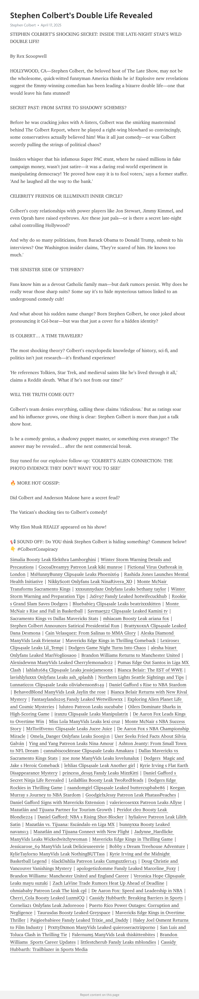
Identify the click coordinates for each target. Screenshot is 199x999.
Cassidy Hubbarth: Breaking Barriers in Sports (136, 898)
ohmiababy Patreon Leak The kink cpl (48, 890)
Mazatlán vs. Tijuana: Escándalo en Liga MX (70, 824)
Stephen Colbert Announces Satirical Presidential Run (64, 626)
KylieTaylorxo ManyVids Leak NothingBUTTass (57, 854)
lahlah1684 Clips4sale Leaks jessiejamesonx (69, 670)
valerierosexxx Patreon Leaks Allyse (146, 802)
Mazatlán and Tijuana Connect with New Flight (81, 831)
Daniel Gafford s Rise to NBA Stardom (147, 685)
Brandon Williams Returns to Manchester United (130, 655)
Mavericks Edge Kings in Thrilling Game (132, 839)
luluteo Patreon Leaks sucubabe (91, 707)
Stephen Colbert (23, 25)
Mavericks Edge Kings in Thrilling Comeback (110, 640)
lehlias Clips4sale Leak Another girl (99, 765)
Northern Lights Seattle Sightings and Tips (141, 677)
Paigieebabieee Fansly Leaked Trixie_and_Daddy (79, 920)
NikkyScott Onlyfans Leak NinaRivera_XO (90, 581)
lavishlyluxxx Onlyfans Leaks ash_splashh (51, 677)
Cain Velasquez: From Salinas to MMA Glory (90, 633)
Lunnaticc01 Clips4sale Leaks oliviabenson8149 (57, 685)
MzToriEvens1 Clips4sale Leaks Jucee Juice (69, 729)
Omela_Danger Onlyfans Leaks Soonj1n (70, 736)
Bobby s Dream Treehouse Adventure (147, 846)
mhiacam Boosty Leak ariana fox (136, 618)
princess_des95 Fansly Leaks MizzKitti (100, 773)
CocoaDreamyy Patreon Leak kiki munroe (81, 567)
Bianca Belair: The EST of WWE (150, 670)
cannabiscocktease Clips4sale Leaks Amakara (89, 751)
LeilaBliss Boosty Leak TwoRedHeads (106, 780)
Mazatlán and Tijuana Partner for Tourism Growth (61, 809)
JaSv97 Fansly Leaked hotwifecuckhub (128, 596)
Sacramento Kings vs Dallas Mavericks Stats (54, 618)
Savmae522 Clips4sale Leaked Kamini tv (128, 611)
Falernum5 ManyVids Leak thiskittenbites (113, 934)
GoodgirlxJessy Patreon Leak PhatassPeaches (131, 795)
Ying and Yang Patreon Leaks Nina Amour (71, 743)
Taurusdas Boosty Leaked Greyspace (73, 912)
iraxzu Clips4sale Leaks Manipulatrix (91, 714)
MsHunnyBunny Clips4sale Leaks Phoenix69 (74, 574)
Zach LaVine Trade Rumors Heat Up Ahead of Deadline (108, 883)
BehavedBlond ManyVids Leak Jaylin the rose (60, 692)
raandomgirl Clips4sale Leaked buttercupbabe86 (116, 788)
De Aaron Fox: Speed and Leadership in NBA (136, 890)
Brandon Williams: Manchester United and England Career (69, 876)
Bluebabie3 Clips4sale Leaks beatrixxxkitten (117, 604)
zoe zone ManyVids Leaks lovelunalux (100, 758)
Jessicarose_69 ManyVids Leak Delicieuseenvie (57, 846)
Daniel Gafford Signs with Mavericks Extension (57, 802)
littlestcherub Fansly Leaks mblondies (118, 942)
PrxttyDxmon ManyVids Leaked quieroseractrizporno (101, 927)
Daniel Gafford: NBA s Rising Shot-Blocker (81, 817)
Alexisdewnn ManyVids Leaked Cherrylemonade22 (61, 662)
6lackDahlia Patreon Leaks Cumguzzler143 (94, 861)
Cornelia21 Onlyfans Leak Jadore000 (47, 905)
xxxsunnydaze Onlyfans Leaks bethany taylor (120, 589)
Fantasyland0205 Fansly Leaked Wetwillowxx (77, 699)
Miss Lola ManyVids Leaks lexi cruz (84, 721)
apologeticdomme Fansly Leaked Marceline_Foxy (126, 868)
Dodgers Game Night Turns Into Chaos (107, 648)
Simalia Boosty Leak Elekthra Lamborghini (53, 559)
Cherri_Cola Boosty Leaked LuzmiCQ (47, 898)
